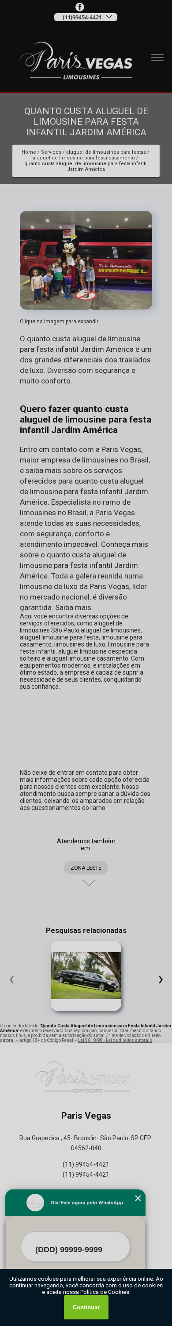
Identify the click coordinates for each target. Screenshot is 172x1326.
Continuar (86, 1307)
